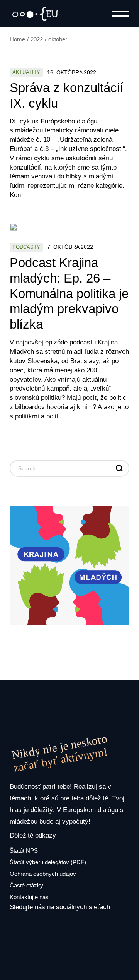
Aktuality (26, 72)
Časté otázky (26, 885)
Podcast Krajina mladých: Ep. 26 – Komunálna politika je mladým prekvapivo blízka (69, 293)
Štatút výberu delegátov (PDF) (48, 862)
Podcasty (26, 247)
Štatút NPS (24, 850)
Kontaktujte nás (29, 897)
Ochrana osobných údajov (43, 873)
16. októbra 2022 (71, 72)
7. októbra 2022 (70, 247)
